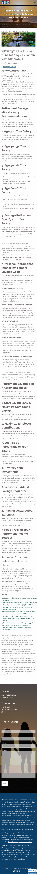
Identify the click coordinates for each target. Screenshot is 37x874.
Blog (3, 72)
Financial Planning (9, 55)
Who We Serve (7, 20)
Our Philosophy (8, 16)
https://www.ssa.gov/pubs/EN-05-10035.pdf (18, 623)
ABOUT (4, 12)
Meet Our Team (7, 42)
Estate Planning (27, 55)
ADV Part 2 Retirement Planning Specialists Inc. (14, 32)
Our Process (23, 16)
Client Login (6, 80)
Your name (12, 729)
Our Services (6, 46)
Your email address (15, 736)
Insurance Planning (10, 63)
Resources (6, 67)
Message (11, 750)
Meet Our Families (24, 42)
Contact (5, 84)
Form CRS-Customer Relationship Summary (15, 26)
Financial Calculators (18, 72)
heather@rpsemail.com (9, 709)
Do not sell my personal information (20, 842)
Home (3, 8)
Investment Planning (10, 59)
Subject (11, 743)
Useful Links (6, 76)
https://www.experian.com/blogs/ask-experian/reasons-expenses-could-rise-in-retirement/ (17, 627)
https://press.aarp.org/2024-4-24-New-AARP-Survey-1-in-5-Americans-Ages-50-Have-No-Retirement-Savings (18, 607)
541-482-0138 (6, 707)
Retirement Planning (10, 50)
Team (3, 38)
